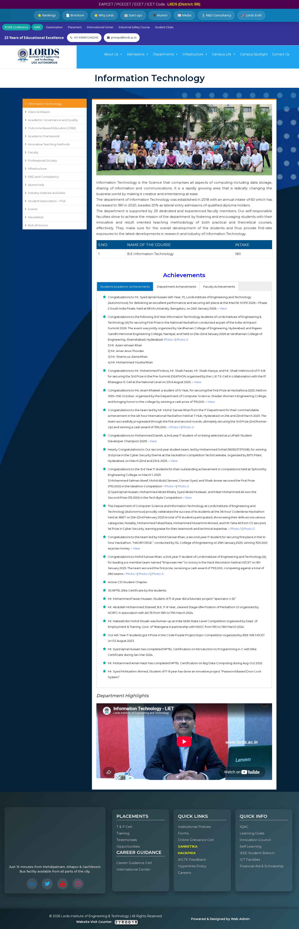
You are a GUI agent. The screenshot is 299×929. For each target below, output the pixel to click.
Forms (183, 833)
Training (122, 833)
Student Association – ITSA (46, 201)
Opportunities (128, 846)
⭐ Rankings (47, 15)
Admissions (135, 54)
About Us (111, 54)
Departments (163, 54)
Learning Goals (252, 833)
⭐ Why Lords (104, 15)
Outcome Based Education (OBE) (52, 128)
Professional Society (42, 160)
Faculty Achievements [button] (219, 286)
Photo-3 (158, 573)
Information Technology (45, 104)
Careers (184, 873)
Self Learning (250, 846)
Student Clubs (164, 27)
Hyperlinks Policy (192, 866)
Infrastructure (193, 54)
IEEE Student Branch (257, 853)
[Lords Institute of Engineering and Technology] (38, 56)
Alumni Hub (36, 185)
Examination (54, 27)
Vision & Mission (39, 112)
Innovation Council (255, 840)
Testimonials (126, 840)
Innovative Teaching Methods (49, 144)
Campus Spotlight (254, 54)
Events (32, 209)
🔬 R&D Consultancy (216, 15)
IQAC (244, 827)
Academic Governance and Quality (53, 120)
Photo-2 (182, 339)
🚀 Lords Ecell (251, 15)
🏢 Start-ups (133, 15)
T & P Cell (124, 827)
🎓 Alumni (159, 15)
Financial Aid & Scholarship (262, 866)
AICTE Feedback (192, 859)
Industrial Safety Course (134, 27)
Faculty (33, 152)
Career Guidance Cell (134, 863)
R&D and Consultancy (43, 176)
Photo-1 (169, 339)
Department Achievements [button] (176, 286)
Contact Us (280, 54)
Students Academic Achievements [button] (125, 286)
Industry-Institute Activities (46, 193)
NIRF (37, 27)
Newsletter (36, 217)
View (223, 308)
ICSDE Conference (16, 27)
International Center (100, 27)
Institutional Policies (194, 827)
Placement (75, 27)
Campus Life (221, 54)
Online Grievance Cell (196, 840)
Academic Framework (44, 136)
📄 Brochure (75, 15)
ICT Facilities (250, 859)
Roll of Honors (38, 225)
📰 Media (184, 15)
